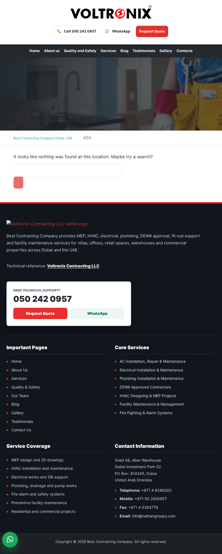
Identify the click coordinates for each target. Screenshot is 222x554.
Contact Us (21, 429)
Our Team (20, 395)
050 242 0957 (42, 298)
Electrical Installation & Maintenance (151, 370)
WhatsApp (97, 313)
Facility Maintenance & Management (152, 404)
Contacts (184, 50)
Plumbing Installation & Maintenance (152, 378)
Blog (124, 50)
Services (108, 50)
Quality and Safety (80, 50)
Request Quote (40, 313)
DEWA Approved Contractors (145, 387)
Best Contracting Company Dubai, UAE (43, 138)
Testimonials (144, 50)
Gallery (165, 50)
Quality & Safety (25, 387)
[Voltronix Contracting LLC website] (46, 223)
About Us (19, 370)
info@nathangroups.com (153, 516)
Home (35, 50)
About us (52, 50)
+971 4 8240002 (156, 490)
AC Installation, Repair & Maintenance (153, 361)
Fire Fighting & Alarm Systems (146, 412)
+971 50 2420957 (151, 498)
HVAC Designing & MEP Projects (148, 395)
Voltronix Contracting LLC (73, 265)
